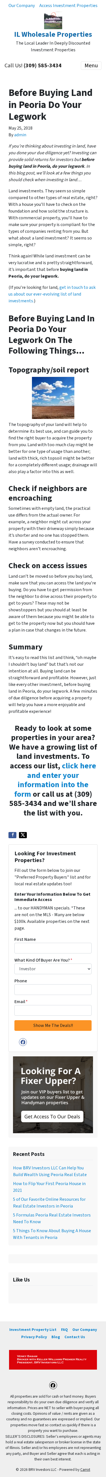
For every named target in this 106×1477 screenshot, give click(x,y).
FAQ (64, 1329)
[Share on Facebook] (12, 835)
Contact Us (74, 1337)
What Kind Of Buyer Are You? (43, 960)
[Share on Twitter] (23, 835)
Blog (55, 1337)
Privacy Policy (34, 1337)
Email (21, 1002)
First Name (25, 939)
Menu (91, 66)
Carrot (85, 1469)
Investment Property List (33, 1329)
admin (20, 135)
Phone (20, 981)
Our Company (21, 6)
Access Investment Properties (68, 6)
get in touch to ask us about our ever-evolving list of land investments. (52, 294)
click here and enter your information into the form (55, 780)
